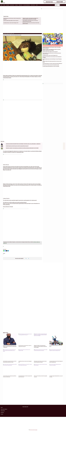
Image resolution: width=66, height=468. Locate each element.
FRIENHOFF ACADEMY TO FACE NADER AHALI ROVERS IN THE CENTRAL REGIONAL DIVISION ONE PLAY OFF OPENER (40, 346)
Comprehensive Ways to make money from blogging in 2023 (11, 22)
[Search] (60, 5)
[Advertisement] (22, 68)
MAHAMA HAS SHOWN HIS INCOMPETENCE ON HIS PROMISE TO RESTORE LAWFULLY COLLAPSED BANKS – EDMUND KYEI (23, 143)
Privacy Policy (3, 410)
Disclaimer (2, 412)
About (2, 407)
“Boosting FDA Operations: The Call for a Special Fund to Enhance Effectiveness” (52, 63)
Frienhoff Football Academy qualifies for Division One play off (11, 20)
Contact (2, 414)
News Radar (24, 406)
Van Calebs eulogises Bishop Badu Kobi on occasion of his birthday (51, 66)
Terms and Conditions (4, 409)
